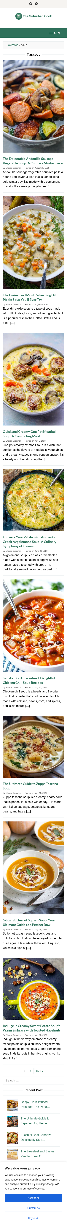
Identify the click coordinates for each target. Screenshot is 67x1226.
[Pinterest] (31, 4)
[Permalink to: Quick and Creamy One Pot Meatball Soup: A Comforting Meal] (33, 381)
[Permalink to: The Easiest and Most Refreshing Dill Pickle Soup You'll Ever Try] (33, 244)
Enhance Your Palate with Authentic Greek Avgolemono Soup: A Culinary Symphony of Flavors (30, 541)
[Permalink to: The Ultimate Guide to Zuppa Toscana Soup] (33, 748)
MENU (57, 32)
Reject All (33, 1218)
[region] (33, 1194)
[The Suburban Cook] (33, 16)
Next (38, 1071)
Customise (33, 1208)
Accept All (33, 1198)
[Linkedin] (36, 4)
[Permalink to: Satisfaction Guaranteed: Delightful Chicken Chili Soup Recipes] (33, 627)
